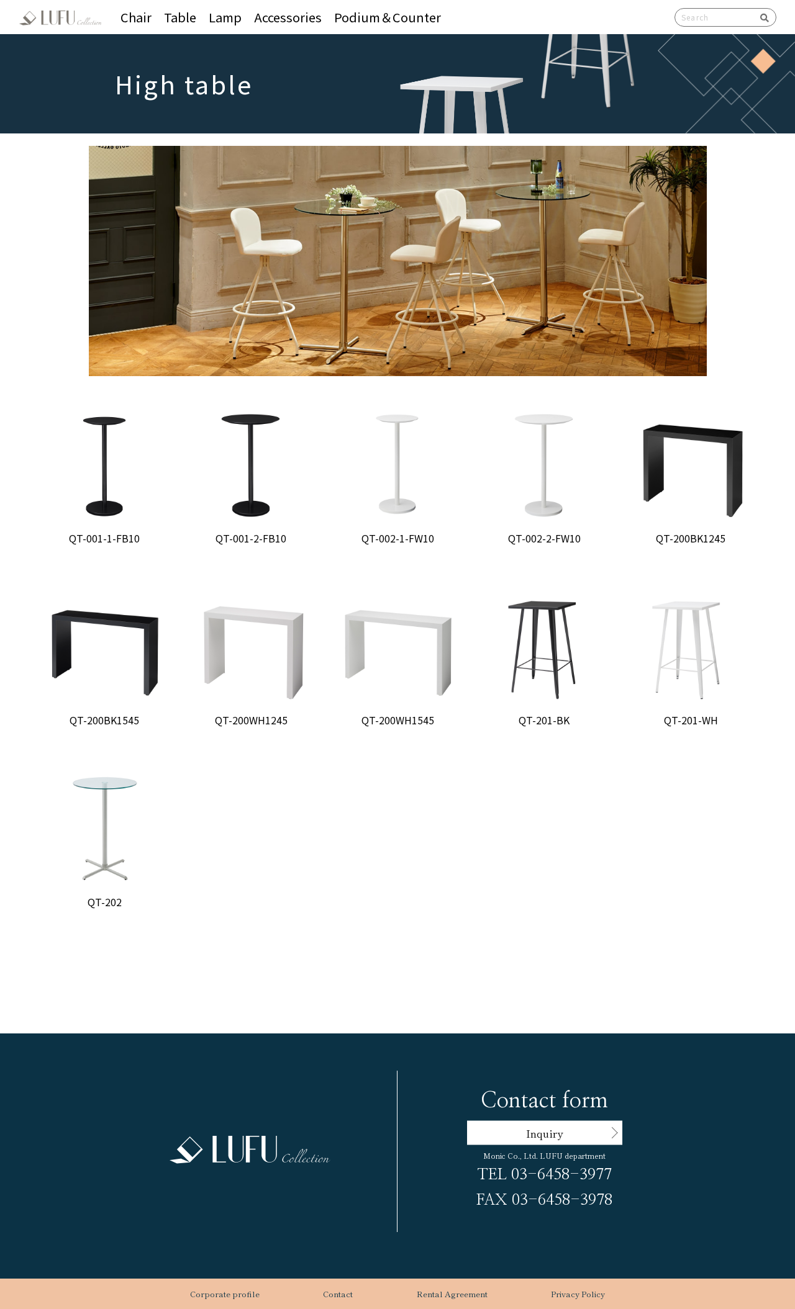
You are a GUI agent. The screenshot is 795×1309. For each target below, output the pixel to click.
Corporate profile (225, 1294)
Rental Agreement (452, 1294)
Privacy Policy (578, 1294)
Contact (338, 1294)
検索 (760, 17)
